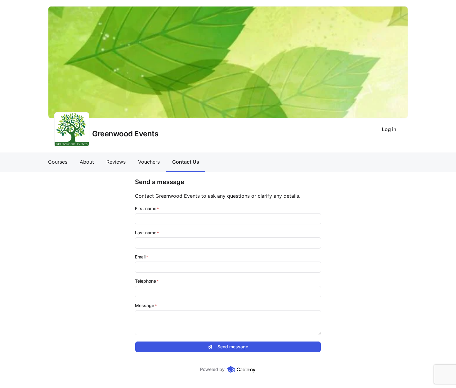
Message (144, 305)
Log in (389, 129)
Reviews (116, 162)
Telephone (145, 281)
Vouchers (149, 162)
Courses (57, 162)
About (87, 162)
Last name (145, 233)
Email (140, 257)
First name (145, 208)
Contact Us (185, 162)
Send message (232, 346)
